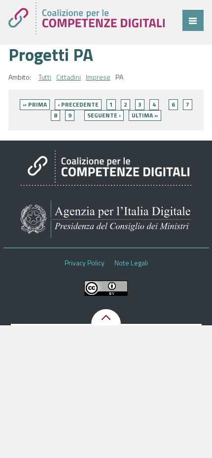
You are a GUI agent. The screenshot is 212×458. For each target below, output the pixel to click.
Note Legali (131, 263)
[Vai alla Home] (86, 18)
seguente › (104, 115)
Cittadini (68, 77)
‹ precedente (78, 104)
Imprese (98, 77)
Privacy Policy (85, 263)
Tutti (44, 77)
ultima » (145, 115)
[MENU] (193, 20)
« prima (35, 104)
